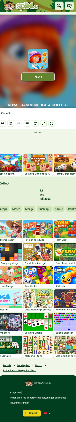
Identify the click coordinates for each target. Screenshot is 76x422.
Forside (7, 365)
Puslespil (44, 209)
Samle (59, 209)
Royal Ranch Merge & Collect (19, 370)
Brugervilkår (16, 392)
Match (16, 209)
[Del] (19, 123)
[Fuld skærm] (51, 123)
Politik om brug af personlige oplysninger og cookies (38, 397)
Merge (29, 209)
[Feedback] (27, 123)
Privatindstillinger (19, 402)
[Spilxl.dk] (21, 6)
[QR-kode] (10, 123)
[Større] (43, 123)
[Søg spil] (69, 6)
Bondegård (23, 365)
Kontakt (33, 413)
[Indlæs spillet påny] (35, 123)
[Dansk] (47, 413)
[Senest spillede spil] (59, 6)
